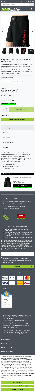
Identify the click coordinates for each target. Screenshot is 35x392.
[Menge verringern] (6, 110)
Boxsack (16, 201)
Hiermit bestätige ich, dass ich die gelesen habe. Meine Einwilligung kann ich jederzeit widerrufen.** (17, 260)
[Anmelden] (2, 1)
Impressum (19, 373)
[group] (7, 182)
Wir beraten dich (7, 343)
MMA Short (13, 204)
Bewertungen (6, 137)
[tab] (17, 127)
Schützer (17, 208)
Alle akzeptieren (17, 382)
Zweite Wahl (20, 204)
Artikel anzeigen (22, 185)
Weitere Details (7, 132)
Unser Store (6, 339)
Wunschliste (6, 115)
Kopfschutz (23, 206)
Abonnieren (17, 266)
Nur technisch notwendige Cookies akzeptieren (17, 386)
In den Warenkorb (21, 109)
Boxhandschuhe (23, 201)
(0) (13, 100)
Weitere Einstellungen (17, 389)
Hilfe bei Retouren (7, 351)
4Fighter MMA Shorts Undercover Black (22, 177)
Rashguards (15, 206)
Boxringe (12, 208)
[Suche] (31, 4)
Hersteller (5, 147)
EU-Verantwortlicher (8, 142)
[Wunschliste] (24, 1)
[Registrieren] (4, 1)
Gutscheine (6, 208)
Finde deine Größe (8, 347)
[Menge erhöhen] (6, 108)
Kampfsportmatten (8, 201)
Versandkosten (22, 193)
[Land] (21, 1)
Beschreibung (6, 128)
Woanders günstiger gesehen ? (17, 119)
